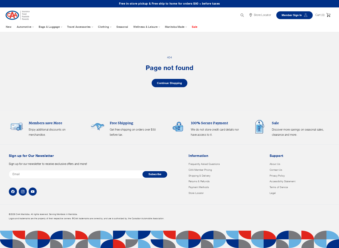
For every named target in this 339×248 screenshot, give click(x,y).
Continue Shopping (169, 83)
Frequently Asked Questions (204, 163)
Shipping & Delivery (199, 175)
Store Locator (196, 192)
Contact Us (276, 169)
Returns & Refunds (199, 181)
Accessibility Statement (282, 181)
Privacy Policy (277, 175)
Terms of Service (279, 187)
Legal (273, 192)
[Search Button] (242, 15)
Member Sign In (296, 15)
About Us (275, 163)
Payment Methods (199, 187)
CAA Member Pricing (200, 169)
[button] (323, 15)
